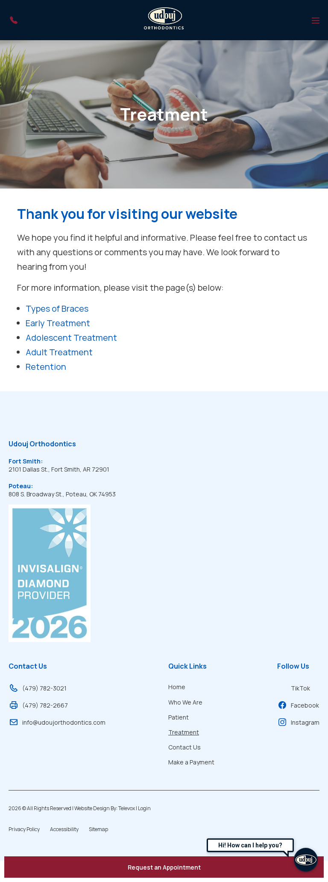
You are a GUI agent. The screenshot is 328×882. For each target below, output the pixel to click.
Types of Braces (57, 308)
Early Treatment (58, 323)
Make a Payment (191, 762)
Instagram (305, 722)
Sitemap (98, 829)
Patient (178, 717)
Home (176, 687)
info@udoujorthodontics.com (63, 722)
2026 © (80, 808)
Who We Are (185, 702)
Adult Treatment (59, 352)
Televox (126, 808)
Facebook (305, 705)
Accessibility (64, 829)
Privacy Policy (24, 829)
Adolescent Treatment (71, 337)
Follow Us (293, 666)
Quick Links (187, 666)
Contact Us (28, 666)
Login (144, 808)
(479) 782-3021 (44, 688)
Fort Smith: (26, 461)
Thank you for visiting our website (127, 214)
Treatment (164, 114)
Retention (46, 366)
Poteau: (21, 486)
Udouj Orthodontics (42, 443)
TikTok (300, 688)
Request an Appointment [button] (164, 867)
